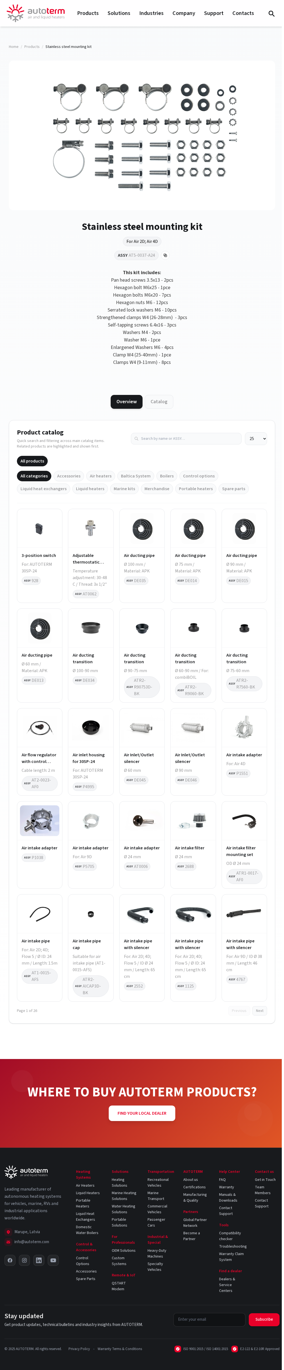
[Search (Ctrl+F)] (271, 13)
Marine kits (124, 489)
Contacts (243, 13)
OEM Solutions (124, 1250)
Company (184, 13)
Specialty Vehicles (155, 1267)
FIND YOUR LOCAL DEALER (142, 1113)
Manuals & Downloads (228, 1197)
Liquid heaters (90, 489)
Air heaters (100, 476)
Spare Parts (85, 1279)
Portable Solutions (119, 1222)
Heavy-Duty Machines (157, 1253)
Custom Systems (119, 1261)
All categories (34, 476)
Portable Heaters (83, 1203)
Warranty (226, 1187)
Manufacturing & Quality (195, 1197)
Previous (239, 1011)
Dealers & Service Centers (227, 1285)
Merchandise (156, 489)
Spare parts (233, 489)
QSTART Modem (119, 1286)
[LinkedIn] (38, 1260)
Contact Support (226, 1211)
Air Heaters (85, 1185)
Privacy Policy (79, 1348)
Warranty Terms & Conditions (120, 1348)
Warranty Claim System (231, 1257)
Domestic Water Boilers (87, 1230)
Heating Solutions (119, 1182)
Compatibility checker (230, 1236)
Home (14, 47)
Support (214, 13)
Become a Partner (191, 1236)
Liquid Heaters (88, 1193)
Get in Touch (265, 1180)
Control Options (82, 1261)
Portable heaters (196, 489)
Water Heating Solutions (123, 1209)
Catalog (159, 401)
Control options (199, 476)
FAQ (222, 1180)
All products (32, 461)
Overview (126, 401)
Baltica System (136, 476)
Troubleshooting (233, 1246)
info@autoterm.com (31, 1242)
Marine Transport (156, 1196)
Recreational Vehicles (158, 1182)
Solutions (119, 13)
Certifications (194, 1187)
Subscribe (264, 1319)
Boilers (167, 476)
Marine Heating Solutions (124, 1196)
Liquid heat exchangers (44, 489)
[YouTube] (53, 1260)
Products (88, 13)
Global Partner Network (195, 1222)
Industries (151, 13)
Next (259, 1011)
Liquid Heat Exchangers (85, 1216)
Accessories (68, 476)
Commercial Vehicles (157, 1209)
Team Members (263, 1190)
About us (190, 1180)
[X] (10, 1260)
